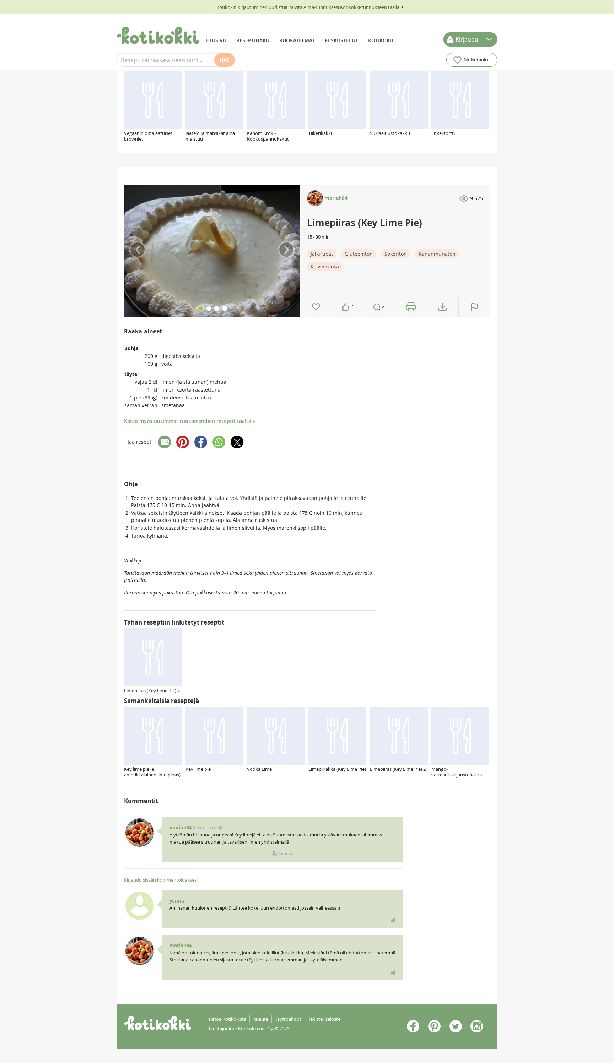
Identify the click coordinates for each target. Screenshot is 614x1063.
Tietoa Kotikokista (227, 1019)
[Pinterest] (182, 442)
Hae (224, 60)
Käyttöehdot (287, 1019)
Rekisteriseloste (323, 1019)
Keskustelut (341, 40)
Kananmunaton (437, 253)
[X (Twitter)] (237, 442)
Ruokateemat (297, 40)
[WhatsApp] (218, 442)
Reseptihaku (252, 40)
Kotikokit (381, 40)
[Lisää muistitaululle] (316, 307)
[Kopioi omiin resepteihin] (442, 307)
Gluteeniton (359, 253)
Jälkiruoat (322, 253)
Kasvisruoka (325, 266)
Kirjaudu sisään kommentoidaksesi (161, 880)
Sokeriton (395, 253)
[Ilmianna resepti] (474, 307)
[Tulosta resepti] (411, 307)
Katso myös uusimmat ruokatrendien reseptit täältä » (189, 421)
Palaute (260, 1019)
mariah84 (335, 198)
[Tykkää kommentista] (393, 919)
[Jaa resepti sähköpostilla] (164, 442)
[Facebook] (200, 442)
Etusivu (216, 40)
